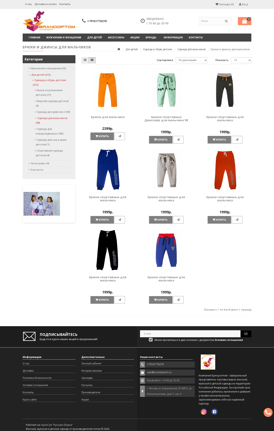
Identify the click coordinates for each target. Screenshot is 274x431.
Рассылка (86, 385)
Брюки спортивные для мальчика (225, 118)
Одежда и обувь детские (157, 49)
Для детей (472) (41, 74)
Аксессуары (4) (40, 163)
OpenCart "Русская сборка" (57, 425)
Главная (34, 37)
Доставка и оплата (46, 4)
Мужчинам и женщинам (63, 37)
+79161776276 (97, 21)
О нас (28, 4)
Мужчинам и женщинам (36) (48, 68)
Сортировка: (165, 60)
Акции (135, 37)
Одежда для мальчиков (191, 49)
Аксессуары (116, 37)
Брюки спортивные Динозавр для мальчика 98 (166, 118)
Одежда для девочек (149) (53, 112)
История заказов (91, 370)
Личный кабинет (91, 363)
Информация (173, 37)
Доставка (28, 370)
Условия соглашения (35, 385)
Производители (90, 392)
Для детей (94, 37)
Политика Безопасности (37, 378)
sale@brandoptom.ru (159, 372)
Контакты (64, 4)
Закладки (87, 378)
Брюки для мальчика (108, 117)
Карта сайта (30, 399)
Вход (244, 4)
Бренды (151, 37)
